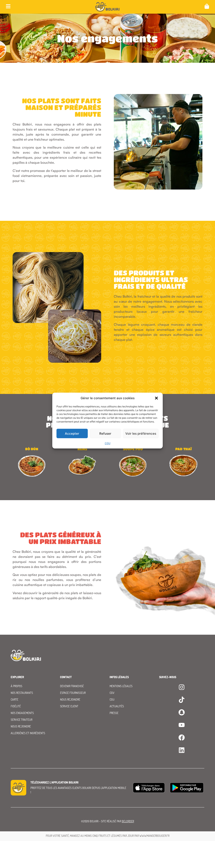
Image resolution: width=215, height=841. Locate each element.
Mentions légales (121, 686)
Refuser (105, 433)
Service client (69, 706)
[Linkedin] (181, 750)
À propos (16, 686)
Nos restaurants (22, 693)
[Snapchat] (181, 712)
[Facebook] (181, 737)
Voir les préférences (140, 433)
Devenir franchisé (72, 686)
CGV (112, 693)
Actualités (117, 706)
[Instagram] (181, 687)
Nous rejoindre (21, 726)
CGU (107, 443)
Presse (114, 713)
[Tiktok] (181, 699)
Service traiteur (21, 719)
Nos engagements (22, 713)
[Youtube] (181, 725)
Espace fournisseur (73, 693)
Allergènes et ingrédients (28, 733)
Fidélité (16, 706)
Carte (14, 699)
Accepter (72, 433)
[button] (156, 398)
